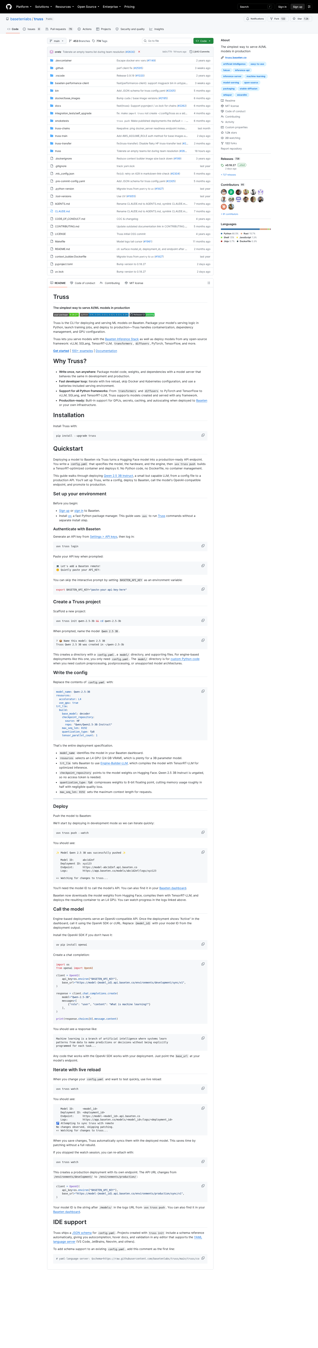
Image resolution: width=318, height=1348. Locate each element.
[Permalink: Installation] (50, 415)
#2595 (138, 68)
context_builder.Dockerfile (70, 256)
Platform (22, 6)
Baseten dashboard (172, 888)
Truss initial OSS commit (131, 233)
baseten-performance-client (72, 83)
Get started (61, 351)
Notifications (257, 18)
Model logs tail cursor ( (130, 241)
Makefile (60, 241)
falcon (226, 70)
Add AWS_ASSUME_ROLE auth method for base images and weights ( (158, 135)
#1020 (140, 75)
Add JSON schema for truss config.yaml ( (142, 90)
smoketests (62, 120)
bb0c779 (167, 51)
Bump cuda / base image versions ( (138, 98)
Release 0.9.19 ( (126, 75)
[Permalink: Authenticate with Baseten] (50, 529)
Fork (279, 18)
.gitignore (60, 166)
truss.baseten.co (236, 57)
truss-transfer (63, 143)
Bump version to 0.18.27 (131, 264)
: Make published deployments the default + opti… (158, 120)
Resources (63, 6)
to (149, 188)
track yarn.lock (126, 166)
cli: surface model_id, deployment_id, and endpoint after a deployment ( (160, 249)
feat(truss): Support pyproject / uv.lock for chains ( (147, 105)
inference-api (242, 70)
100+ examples (82, 351)
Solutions (42, 6)
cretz (58, 51)
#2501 (187, 143)
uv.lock (59, 271)
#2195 (163, 98)
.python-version (64, 188)
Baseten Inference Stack (122, 339)
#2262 (182, 105)
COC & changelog (127, 218)
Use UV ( (122, 196)
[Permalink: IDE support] (50, 1222)
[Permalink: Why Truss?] (50, 361)
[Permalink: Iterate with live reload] (50, 1069)
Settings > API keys (103, 536)
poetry (143, 189)
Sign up (64, 510)
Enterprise (110, 6)
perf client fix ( (125, 68)
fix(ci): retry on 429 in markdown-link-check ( (144, 173)
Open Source (86, 6)
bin (57, 90)
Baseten (201, 400)
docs (58, 105)
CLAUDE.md (62, 211)
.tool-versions (63, 196)
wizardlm (242, 94)
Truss (161, 516)
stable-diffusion (248, 88)
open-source (251, 82)
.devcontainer (63, 60)
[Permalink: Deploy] (50, 806)
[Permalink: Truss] (50, 296)
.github (59, 68)
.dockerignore (63, 158)
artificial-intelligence (234, 64)
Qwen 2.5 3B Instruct (118, 475)
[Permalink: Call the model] (50, 909)
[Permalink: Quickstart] (50, 448)
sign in (78, 510)
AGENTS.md (62, 203)
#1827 (159, 188)
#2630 (130, 51)
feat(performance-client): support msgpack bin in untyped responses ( (159, 83)
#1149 (151, 60)
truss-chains (62, 128)
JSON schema (82, 1233)
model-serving (231, 82)
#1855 (131, 196)
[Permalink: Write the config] (50, 672)
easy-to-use (257, 64)
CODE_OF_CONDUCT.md (70, 218)
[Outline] (209, 283)
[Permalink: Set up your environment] (50, 493)
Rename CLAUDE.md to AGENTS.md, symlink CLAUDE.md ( (153, 203)
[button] (203, 435)
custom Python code (185, 659)
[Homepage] (9, 7)
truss (38, 19)
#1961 (147, 241)
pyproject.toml (64, 264)
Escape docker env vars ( (132, 60)
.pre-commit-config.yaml (70, 181)
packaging (229, 88)
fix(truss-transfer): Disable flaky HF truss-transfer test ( (150, 143)
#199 (177, 158)
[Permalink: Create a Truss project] (50, 601)
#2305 (171, 90)
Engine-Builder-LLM (114, 763)
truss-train (61, 135)
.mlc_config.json (64, 173)
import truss (136, 113)
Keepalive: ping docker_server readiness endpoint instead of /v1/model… (160, 128)
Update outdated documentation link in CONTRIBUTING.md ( (153, 226)
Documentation (106, 351)
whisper (227, 94)
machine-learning (256, 76)
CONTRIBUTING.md (67, 226)
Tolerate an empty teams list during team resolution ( (94, 51)
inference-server (232, 76)
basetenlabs (20, 19)
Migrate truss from (128, 188)
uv (152, 189)
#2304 (175, 173)
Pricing (129, 6)
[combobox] (168, 41)
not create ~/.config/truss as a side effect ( (170, 113)
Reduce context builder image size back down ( (145, 158)
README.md (62, 249)
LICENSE (60, 233)
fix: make (122, 113)
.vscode (60, 75)
